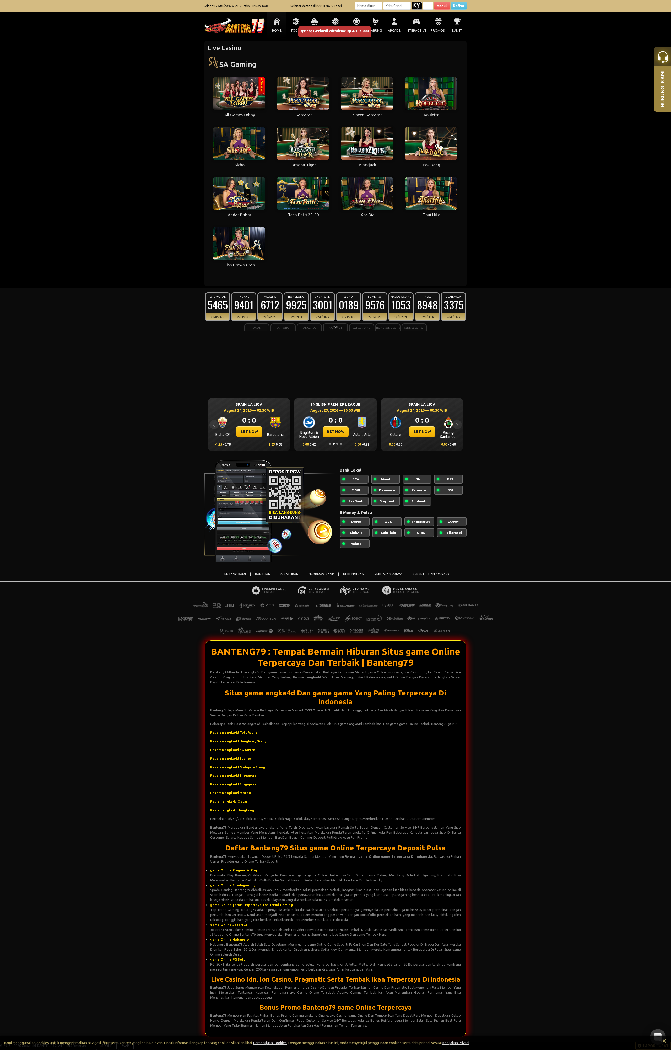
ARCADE (394, 30)
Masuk (442, 6)
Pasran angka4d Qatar (228, 801)
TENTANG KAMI (234, 574)
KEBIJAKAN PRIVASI (389, 574)
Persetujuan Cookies (270, 1043)
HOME (277, 30)
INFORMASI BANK (321, 574)
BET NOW (249, 432)
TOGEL (295, 30)
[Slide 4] (341, 443)
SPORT (356, 30)
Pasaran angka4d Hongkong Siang (238, 741)
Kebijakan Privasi (455, 1043)
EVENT (457, 30)
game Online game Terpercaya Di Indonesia (395, 856)
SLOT (315, 30)
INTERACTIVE (416, 30)
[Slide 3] (337, 443)
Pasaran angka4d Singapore (233, 775)
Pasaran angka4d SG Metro (232, 750)
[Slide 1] (330, 443)
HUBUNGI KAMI (354, 574)
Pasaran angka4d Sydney (231, 758)
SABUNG (375, 30)
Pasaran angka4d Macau (230, 793)
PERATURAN (289, 574)
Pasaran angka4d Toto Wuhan (235, 732)
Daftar (458, 6)
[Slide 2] (334, 443)
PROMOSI (438, 30)
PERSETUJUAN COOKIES (431, 574)
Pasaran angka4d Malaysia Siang (237, 767)
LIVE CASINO (335, 30)
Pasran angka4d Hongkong (232, 810)
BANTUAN (262, 574)
